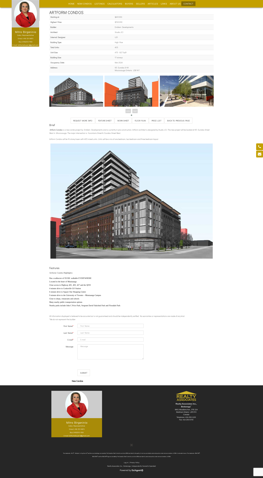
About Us (175, 3)
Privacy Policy (134, 462)
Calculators (114, 3)
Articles (153, 3)
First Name (68, 326)
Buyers (129, 3)
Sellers (140, 3)
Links (164, 3)
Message (69, 346)
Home (71, 3)
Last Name (68, 333)
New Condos (84, 3)
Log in (126, 462)
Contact (188, 3)
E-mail (70, 339)
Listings (99, 3)
